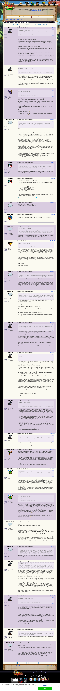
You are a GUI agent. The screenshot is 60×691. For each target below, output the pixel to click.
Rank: (5, 34)
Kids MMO (38, 675)
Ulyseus (10, 202)
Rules (40, 16)
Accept (44, 688)
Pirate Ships (33, 675)
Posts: (6, 37)
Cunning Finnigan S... (10, 241)
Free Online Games (27, 672)
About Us (27, 675)
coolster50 (10, 162)
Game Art (33, 676)
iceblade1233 (10, 226)
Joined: (6, 35)
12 (35, 24)
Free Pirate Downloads (44, 674)
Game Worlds (32, 674)
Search (21, 16)
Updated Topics (27, 16)
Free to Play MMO (32, 672)
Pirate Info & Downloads (43, 672)
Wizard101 (55, 0)
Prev (13, 24)
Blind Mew (10, 28)
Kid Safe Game (37, 672)
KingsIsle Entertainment (47, 0)
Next (40, 24)
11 (33, 24)
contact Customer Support (36, 10)
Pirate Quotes (43, 677)
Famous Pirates (44, 676)
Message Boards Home (10, 19)
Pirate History (43, 675)
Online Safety (38, 674)
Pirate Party (38, 676)
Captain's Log (19, 19)
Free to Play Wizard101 (27, 674)
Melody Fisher (10, 214)
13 (37, 24)
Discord (34, 9)
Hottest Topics (34, 16)
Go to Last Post (44, 24)
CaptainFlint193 (10, 119)
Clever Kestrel (10, 271)
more (53, 29)
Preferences (45, 685)
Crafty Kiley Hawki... (10, 89)
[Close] (58, 687)
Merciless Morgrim (10, 449)
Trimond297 (10, 469)
